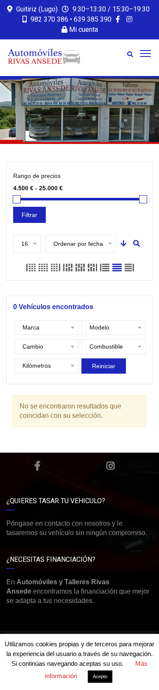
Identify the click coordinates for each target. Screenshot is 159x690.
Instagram (110, 466)
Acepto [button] (100, 676)
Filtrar (29, 214)
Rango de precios (37, 175)
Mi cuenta (82, 29)
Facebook (37, 466)
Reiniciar (103, 366)
